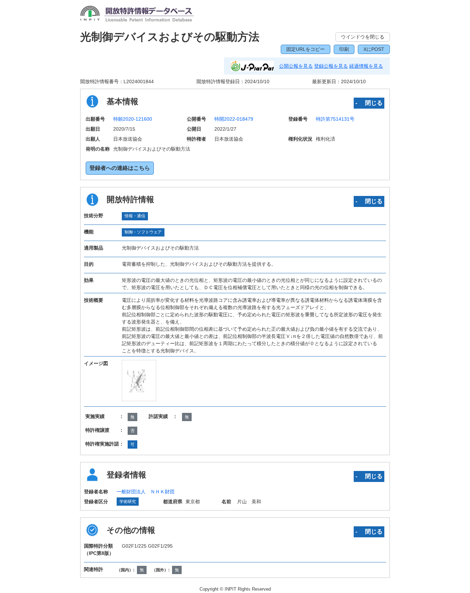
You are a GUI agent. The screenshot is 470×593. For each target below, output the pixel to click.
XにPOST (373, 49)
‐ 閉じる (369, 102)
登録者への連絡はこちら (119, 168)
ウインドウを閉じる (362, 37)
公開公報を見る (296, 66)
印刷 (344, 49)
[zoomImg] (139, 380)
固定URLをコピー (305, 49)
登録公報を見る (331, 66)
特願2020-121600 (132, 119)
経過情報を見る (366, 66)
